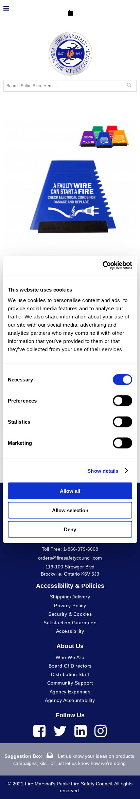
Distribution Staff (70, 674)
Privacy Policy (70, 605)
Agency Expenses (70, 691)
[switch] (122, 400)
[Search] (129, 85)
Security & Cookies (70, 614)
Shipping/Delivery (70, 596)
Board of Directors (70, 666)
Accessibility (70, 631)
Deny (70, 529)
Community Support (70, 683)
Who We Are (70, 657)
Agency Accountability (70, 700)
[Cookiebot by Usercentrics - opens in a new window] (102, 265)
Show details (102, 470)
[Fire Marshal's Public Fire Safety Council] (70, 52)
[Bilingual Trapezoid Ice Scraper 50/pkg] (70, 122)
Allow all (70, 491)
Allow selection (70, 510)
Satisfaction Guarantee (70, 622)
